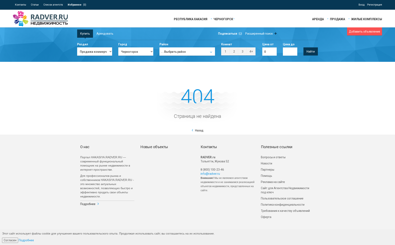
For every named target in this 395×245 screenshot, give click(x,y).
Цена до (289, 44)
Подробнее (87, 204)
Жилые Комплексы (366, 19)
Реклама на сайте (273, 182)
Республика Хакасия (190, 19)
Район (163, 44)
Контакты (20, 4)
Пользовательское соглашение (282, 198)
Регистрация (374, 4)
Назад (199, 130)
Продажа (337, 19)
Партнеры (267, 169)
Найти (311, 51)
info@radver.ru (210, 173)
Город (122, 44)
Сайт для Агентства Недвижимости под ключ (285, 190)
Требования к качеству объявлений (285, 210)
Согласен (10, 240)
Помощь (266, 175)
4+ (251, 51)
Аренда (318, 19)
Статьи (35, 4)
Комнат (226, 44)
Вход (362, 4)
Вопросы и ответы (273, 157)
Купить (85, 33)
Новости (266, 163)
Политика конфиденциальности (282, 204)
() (77, 4)
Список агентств (53, 4)
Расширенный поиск (259, 33)
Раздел (82, 44)
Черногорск (223, 19)
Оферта (266, 217)
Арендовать (104, 33)
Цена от (268, 44)
